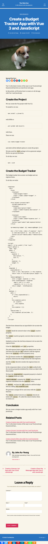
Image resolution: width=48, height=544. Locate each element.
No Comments (36, 33)
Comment (8, 490)
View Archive (16, 459)
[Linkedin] (14, 81)
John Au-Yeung (14, 33)
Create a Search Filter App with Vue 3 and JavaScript (22, 439)
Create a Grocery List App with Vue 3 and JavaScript (22, 430)
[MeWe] (19, 81)
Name (7, 502)
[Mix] (22, 81)
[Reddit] (12, 81)
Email (26, 502)
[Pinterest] (17, 81)
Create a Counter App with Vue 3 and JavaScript (20, 422)
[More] (27, 81)
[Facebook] (7, 81)
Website (7, 509)
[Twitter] (9, 81)
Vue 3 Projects (24, 14)
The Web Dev (24, 3)
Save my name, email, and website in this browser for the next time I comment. (23, 515)
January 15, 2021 (26, 33)
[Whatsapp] (24, 81)
